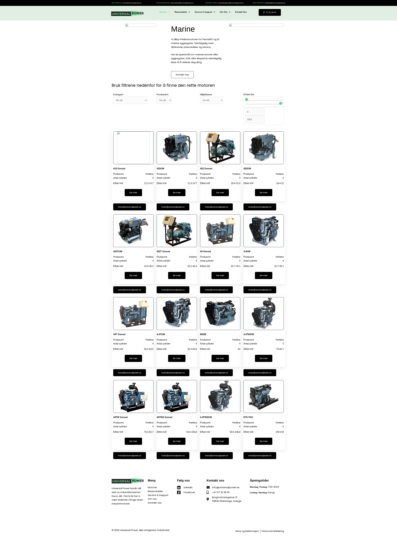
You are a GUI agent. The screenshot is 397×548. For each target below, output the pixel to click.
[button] (164, 12)
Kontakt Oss (241, 12)
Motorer (163, 12)
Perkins (150, 174)
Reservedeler (181, 12)
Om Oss (223, 12)
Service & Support (203, 12)
